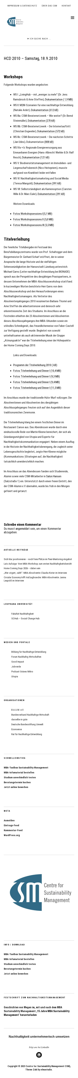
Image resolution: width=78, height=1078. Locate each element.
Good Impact (17, 661)
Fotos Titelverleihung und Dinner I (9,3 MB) (36, 376)
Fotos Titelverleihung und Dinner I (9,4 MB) (36, 382)
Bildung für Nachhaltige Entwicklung (28, 651)
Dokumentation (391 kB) (47, 183)
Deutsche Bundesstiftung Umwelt (27, 724)
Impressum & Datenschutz (22, 6)
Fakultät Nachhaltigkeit (22, 613)
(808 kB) (49, 142)
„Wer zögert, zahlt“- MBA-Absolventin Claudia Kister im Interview (35, 572)
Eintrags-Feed (11, 825)
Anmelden (9, 820)
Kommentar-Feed (13, 830)
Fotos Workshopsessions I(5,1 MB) (32, 213)
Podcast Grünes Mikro (22, 671)
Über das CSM (49, 6)
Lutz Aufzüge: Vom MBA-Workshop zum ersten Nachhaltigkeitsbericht (38, 563)
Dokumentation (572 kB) (51, 131)
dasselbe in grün (19, 719)
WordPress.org (12, 835)
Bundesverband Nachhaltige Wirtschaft (30, 714)
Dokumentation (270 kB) (41, 120)
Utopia (14, 676)
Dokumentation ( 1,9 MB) (59, 99)
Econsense (16, 729)
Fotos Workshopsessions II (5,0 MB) (33, 219)
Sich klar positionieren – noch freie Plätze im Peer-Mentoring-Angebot (38, 559)
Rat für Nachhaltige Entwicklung (26, 734)
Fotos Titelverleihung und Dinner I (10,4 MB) (37, 370)
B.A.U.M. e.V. (17, 709)
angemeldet (23, 528)
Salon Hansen (53, 476)
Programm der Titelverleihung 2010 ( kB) (35, 365)
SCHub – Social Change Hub (25, 618)
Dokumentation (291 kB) (51, 194)
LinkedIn (39, 1057)
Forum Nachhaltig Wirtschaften (26, 656)
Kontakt (66, 6)
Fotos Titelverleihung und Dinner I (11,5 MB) (37, 388)
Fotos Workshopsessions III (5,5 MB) (33, 225)
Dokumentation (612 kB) (44, 110)
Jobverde (16, 666)
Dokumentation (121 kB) (35, 157)
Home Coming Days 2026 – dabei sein (22, 568)
